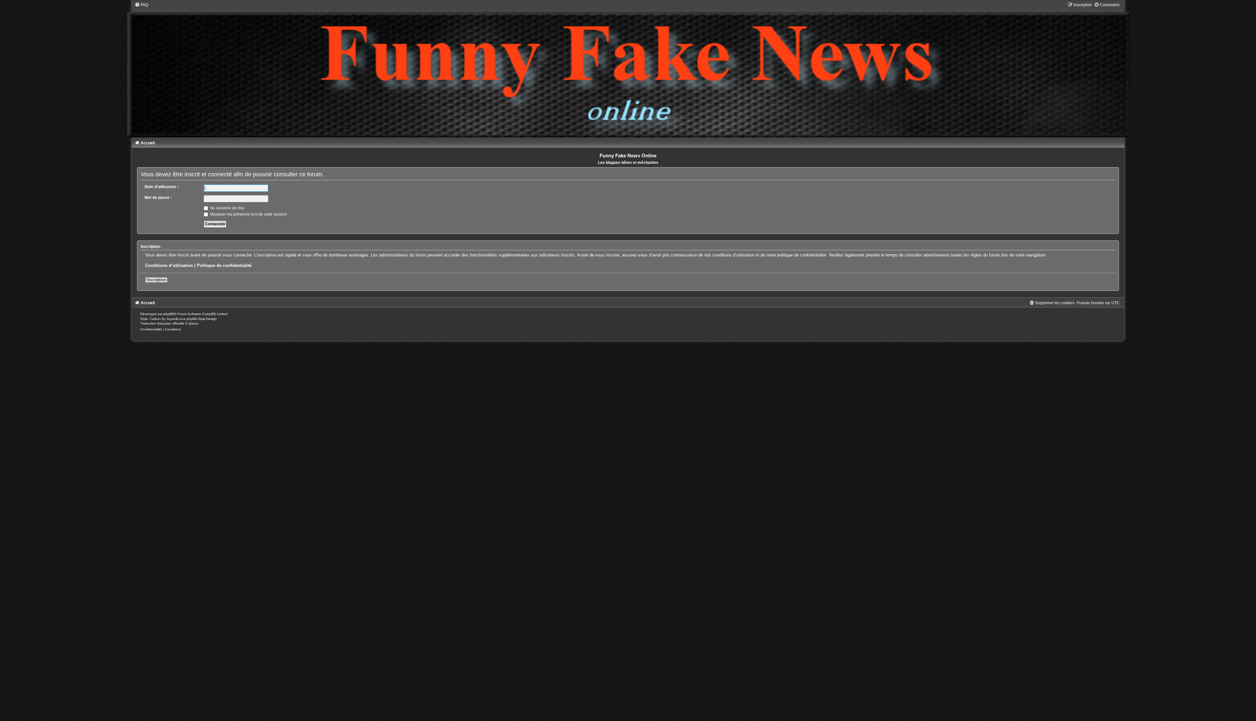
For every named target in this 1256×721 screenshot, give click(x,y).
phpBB (169, 314)
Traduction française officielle (162, 323)
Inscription (156, 279)
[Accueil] (628, 69)
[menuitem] (141, 5)
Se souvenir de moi (226, 208)
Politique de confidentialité (224, 265)
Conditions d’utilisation (169, 265)
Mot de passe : (158, 197)
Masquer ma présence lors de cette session (248, 214)
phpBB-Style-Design (201, 319)
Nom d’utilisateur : (162, 187)
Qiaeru (193, 323)
